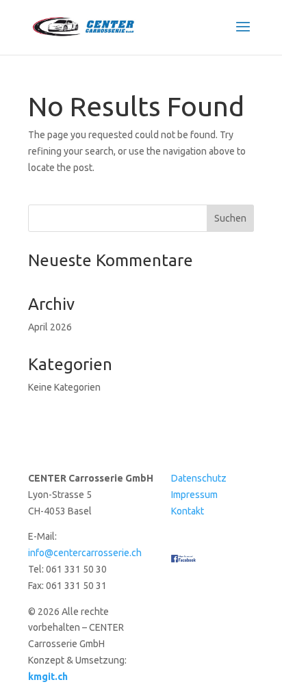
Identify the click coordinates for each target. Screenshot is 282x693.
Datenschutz (199, 478)
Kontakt (187, 511)
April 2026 (50, 327)
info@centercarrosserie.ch (85, 552)
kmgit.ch (48, 676)
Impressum (194, 494)
